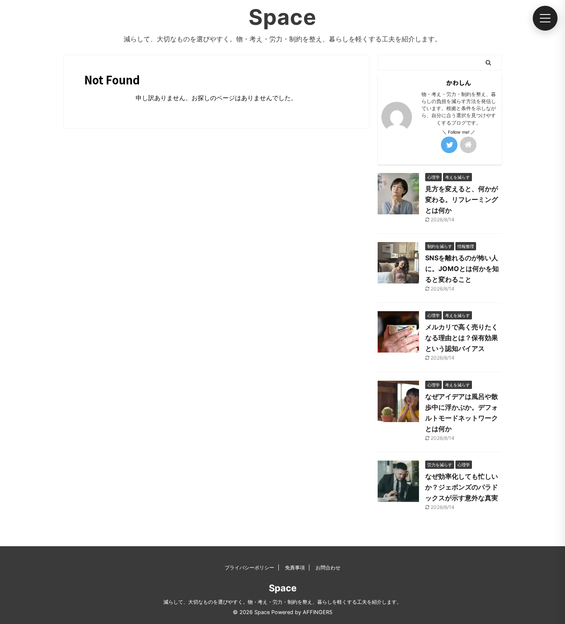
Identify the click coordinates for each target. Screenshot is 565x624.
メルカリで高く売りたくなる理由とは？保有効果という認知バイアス (461, 338)
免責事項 (295, 567)
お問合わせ (328, 567)
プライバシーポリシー (249, 567)
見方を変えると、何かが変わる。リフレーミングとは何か (461, 199)
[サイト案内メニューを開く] (545, 18)
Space (282, 17)
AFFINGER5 (318, 612)
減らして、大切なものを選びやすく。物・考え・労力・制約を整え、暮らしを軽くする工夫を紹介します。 (282, 602)
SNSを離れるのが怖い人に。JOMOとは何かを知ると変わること (462, 268)
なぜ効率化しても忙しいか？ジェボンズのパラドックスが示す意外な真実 (461, 487)
